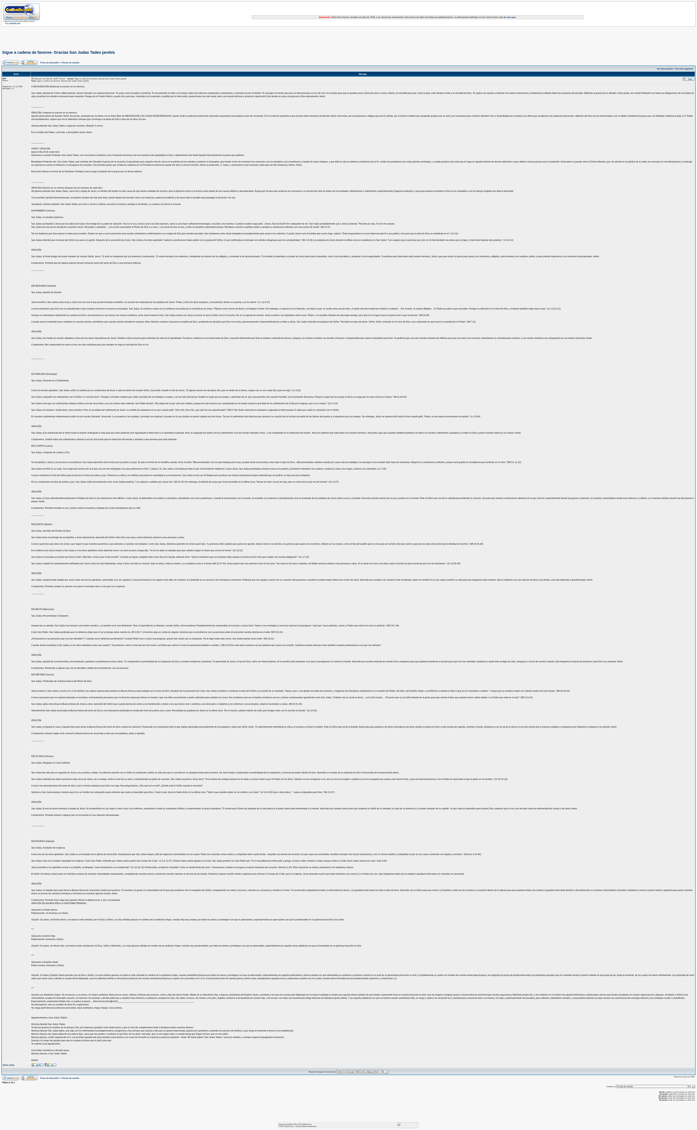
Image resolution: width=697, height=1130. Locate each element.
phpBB (289, 1124)
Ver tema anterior (665, 69)
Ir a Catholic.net (12, 23)
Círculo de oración (70, 63)
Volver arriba (8, 1065)
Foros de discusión (49, 63)
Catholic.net (288, 1126)
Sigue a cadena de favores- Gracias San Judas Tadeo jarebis (58, 52)
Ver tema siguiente (684, 69)
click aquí (511, 17)
